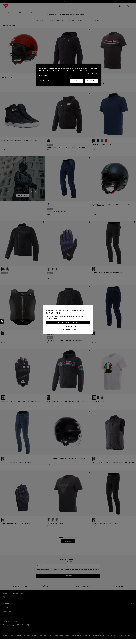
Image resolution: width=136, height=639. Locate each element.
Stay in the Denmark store (68, 326)
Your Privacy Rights (46, 80)
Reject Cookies (76, 80)
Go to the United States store (68, 322)
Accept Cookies (91, 80)
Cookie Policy (92, 73)
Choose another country (68, 330)
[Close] (90, 307)
